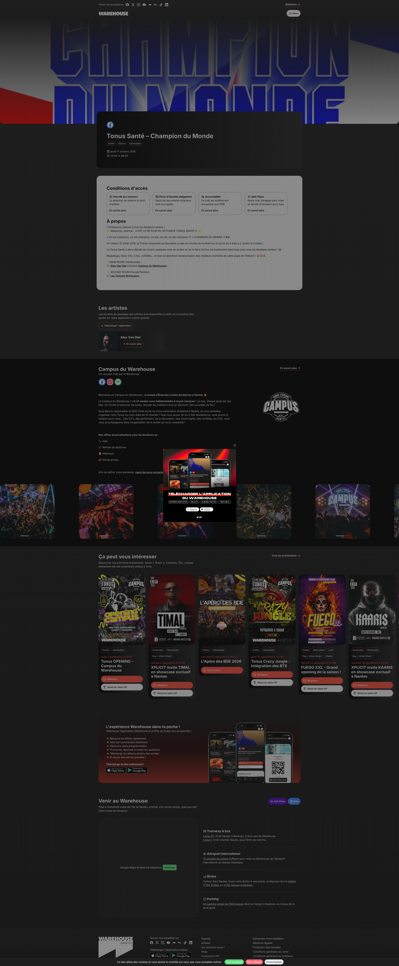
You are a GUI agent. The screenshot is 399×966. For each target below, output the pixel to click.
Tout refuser (254, 962)
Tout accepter (234, 962)
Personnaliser (274, 962)
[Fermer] (234, 445)
